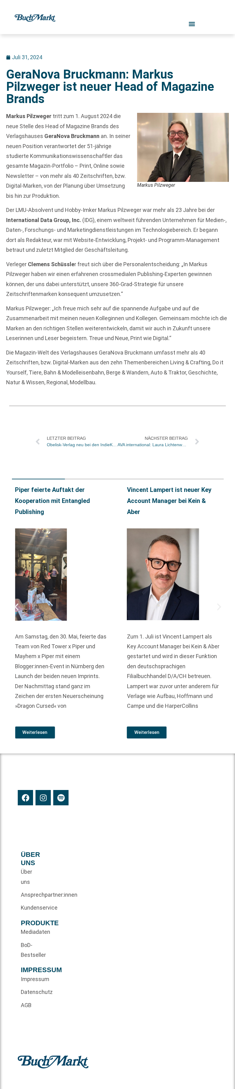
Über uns (26, 877)
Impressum (31, 979)
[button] (16, 607)
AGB (26, 1005)
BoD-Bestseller (31, 950)
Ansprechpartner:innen (31, 895)
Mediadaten (31, 932)
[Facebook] (25, 797)
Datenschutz (31, 992)
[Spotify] (61, 797)
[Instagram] (43, 797)
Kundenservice (31, 907)
